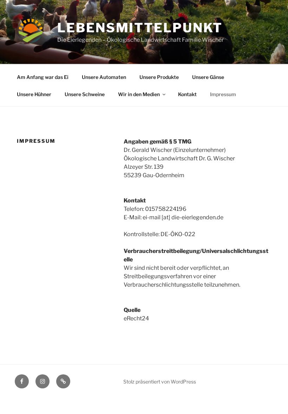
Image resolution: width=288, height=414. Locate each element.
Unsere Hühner (34, 94)
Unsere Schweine (85, 94)
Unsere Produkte (159, 77)
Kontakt (187, 94)
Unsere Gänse (208, 77)
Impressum (223, 94)
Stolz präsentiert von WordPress (159, 382)
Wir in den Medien (139, 94)
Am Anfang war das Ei (42, 77)
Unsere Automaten (104, 77)
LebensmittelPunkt (140, 27)
